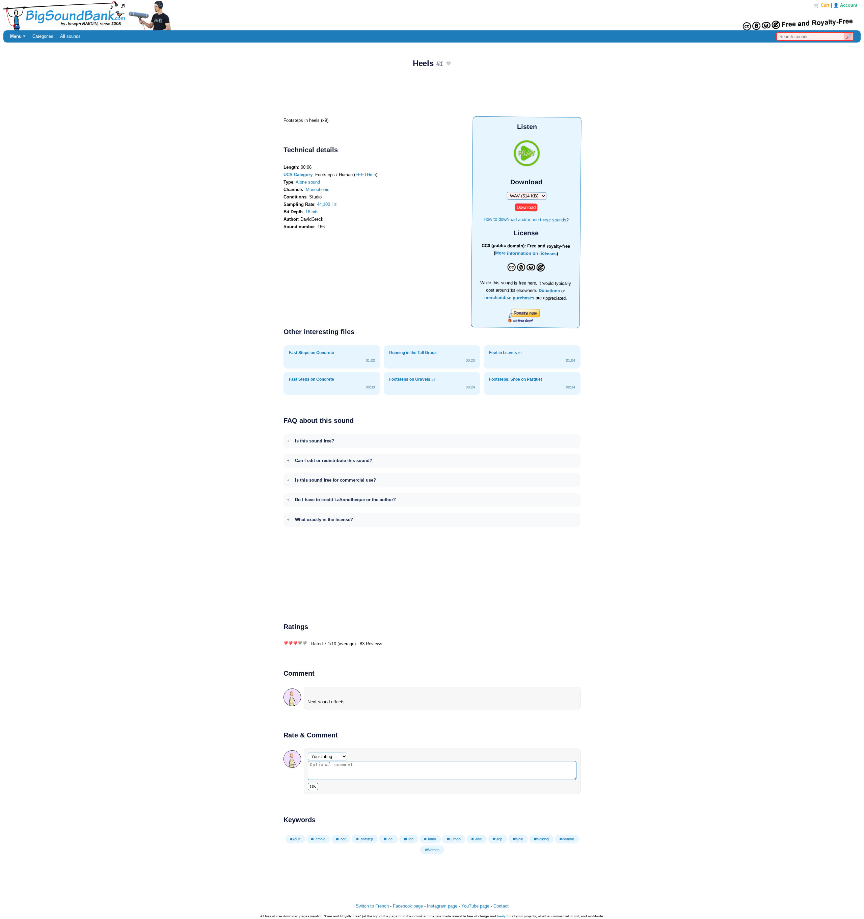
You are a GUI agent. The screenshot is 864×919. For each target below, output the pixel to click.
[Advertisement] (432, 95)
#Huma (430, 839)
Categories (42, 36)
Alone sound (308, 182)
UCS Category (298, 174)
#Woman (567, 839)
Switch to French (372, 906)
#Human (454, 839)
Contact (501, 906)
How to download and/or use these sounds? (526, 219)
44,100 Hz (327, 204)
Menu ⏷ (18, 36)
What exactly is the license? (324, 519)
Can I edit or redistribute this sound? (333, 460)
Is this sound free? (314, 440)
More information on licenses (526, 253)
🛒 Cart (821, 5)
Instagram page (442, 906)
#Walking (541, 839)
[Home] (432, 15)
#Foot (341, 839)
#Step (497, 839)
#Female (318, 839)
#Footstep (364, 839)
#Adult (295, 839)
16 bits (312, 211)
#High (408, 839)
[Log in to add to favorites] (448, 64)
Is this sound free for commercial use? (335, 480)
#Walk (518, 839)
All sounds (70, 36)
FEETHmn (365, 174)
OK (313, 786)
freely (501, 916)
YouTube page (475, 906)
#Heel (388, 839)
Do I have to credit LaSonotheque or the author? (345, 499)
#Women (432, 850)
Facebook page (408, 906)
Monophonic (317, 189)
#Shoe (476, 839)
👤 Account (845, 5)
